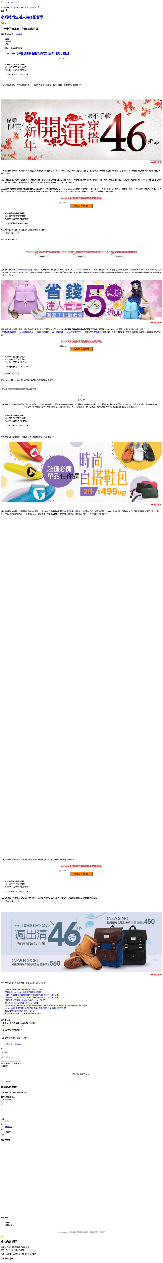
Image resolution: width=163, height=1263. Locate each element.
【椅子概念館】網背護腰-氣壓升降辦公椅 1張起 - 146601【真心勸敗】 (32, 995)
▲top (3, 1048)
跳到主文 (4, 23)
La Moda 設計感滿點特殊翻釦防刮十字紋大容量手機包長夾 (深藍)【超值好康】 (36, 1008)
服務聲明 (102, 1232)
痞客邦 (13, 1038)
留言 (18, 1038)
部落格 (8, 41)
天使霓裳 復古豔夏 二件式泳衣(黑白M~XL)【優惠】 (25, 1000)
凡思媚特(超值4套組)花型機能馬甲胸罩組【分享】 (25, 990)
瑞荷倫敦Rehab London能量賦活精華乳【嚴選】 (23, 992)
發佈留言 (5, 1066)
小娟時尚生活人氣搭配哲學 (22, 17)
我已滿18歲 (5, 1258)
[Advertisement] (81, 1176)
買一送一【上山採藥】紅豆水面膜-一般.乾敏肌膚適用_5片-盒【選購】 (32, 997)
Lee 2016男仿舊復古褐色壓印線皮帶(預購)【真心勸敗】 (38, 53)
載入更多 (5, 1052)
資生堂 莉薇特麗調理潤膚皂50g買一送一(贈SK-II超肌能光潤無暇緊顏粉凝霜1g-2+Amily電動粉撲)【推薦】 (46, 1005)
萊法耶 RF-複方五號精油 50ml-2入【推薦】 (22, 1003)
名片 (7, 44)
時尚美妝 (19, 34)
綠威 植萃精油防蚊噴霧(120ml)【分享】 (20, 1011)
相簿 (7, 39)
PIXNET (64, 1232)
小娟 (2, 1025)
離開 (12, 1258)
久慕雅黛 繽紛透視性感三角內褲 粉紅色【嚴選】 (24, 1013)
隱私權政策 (94, 1232)
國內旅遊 (18, 1044)
